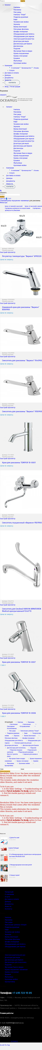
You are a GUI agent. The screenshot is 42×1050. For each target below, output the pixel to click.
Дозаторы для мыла (21, 41)
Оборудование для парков (24, 36)
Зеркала (17, 24)
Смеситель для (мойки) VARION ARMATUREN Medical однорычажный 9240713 (21, 610)
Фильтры (3, 203)
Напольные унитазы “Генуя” (30, 731)
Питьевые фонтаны (21, 29)
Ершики (17, 58)
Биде (15, 19)
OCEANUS (14, 1041)
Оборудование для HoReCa (24, 34)
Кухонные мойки (20, 63)
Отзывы (36, 68)
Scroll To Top (5, 1045)
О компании (15, 68)
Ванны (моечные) (20, 27)
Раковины (17, 10)
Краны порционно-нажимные (17, 201)
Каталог (8, 5)
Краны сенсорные (21, 56)
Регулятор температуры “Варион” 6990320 (21, 256)
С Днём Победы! (13, 848)
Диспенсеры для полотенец (16, 748)
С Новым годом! (14, 875)
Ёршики (8, 974)
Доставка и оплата (12, 73)
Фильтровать (5, 771)
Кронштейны (10, 982)
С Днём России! (14, 837)
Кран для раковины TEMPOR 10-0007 (19, 662)
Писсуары (17, 12)
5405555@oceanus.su (15, 1023)
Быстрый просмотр (7, 252)
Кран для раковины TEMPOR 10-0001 (19, 462)
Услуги (11, 70)
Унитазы (17, 7)
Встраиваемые (24, 726)
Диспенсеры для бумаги (23, 44)
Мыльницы (18, 61)
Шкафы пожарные (21, 32)
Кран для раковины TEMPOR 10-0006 (19, 713)
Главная (3, 201)
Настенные (13, 724)
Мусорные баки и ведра (23, 51)
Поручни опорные (15, 750)
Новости (9, 184)
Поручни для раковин (25, 752)
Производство (26, 68)
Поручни (17, 49)
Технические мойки (21, 22)
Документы (9, 78)
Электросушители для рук (23, 743)
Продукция (9, 892)
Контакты (12, 82)
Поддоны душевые (21, 17)
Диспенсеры (18, 46)
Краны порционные (21, 53)
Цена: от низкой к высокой (13, 206)
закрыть (3, 95)
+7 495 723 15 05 (22, 993)
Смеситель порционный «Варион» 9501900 (22, 523)
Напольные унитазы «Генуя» (16, 925)
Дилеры (8, 75)
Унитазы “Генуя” (20, 15)
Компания (8, 66)
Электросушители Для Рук (24, 39)
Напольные (26, 724)
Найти (23, 1)
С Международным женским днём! (20, 865)
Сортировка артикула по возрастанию (17, 208)
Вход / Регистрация (12, 87)
